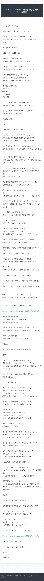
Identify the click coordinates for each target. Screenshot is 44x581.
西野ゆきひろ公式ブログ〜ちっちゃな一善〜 (22, 576)
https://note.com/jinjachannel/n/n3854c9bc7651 (19, 311)
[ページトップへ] (41, 575)
